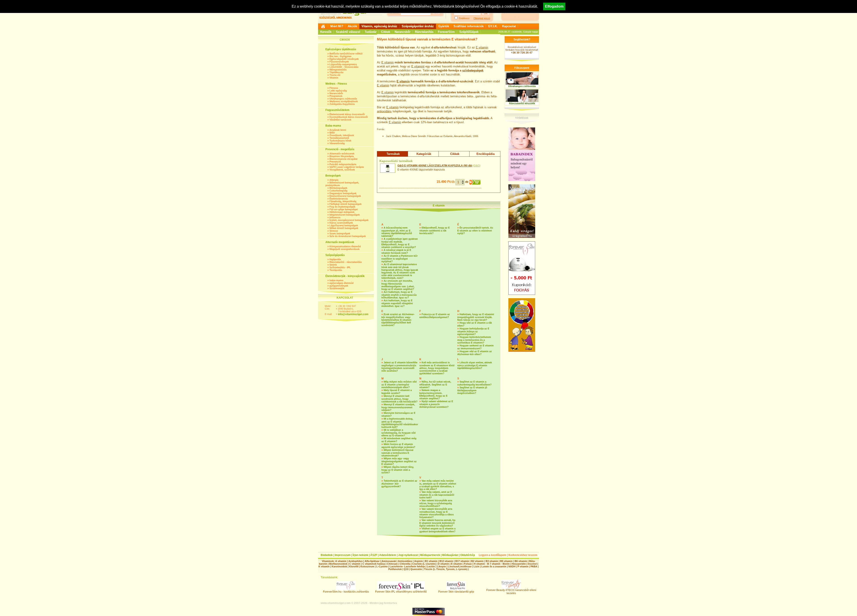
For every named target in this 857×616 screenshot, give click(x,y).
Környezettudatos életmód (345, 246)
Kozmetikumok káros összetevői (348, 117)
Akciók (352, 26)
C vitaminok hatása (373, 563)
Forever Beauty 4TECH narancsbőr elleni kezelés (511, 592)
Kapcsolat (509, 26)
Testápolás (335, 270)
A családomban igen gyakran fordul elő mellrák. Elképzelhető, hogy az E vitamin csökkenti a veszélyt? (399, 242)
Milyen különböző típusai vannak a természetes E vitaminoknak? (397, 453)
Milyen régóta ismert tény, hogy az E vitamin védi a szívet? (397, 470)
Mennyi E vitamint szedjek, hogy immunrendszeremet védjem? (398, 407)
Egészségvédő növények (344, 59)
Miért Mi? (336, 26)
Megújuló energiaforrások (344, 249)
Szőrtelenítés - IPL (340, 267)
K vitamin (324, 566)
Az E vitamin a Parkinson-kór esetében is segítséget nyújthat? (399, 258)
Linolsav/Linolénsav (460, 566)
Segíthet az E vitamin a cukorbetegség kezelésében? (474, 383)
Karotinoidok (339, 566)
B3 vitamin (492, 561)
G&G (477, 165)
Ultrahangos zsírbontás (343, 98)
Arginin (418, 561)
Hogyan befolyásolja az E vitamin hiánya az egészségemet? (473, 331)
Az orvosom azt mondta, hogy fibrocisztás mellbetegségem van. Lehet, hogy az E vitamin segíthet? (397, 284)
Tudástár (370, 31)
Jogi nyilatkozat (408, 555)
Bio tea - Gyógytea (340, 56)
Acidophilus (355, 561)
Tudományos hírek (340, 140)
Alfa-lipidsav (372, 561)
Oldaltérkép (467, 555)
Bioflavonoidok (338, 563)
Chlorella (405, 563)
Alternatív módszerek (341, 153)
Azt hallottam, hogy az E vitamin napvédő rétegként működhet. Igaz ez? (397, 303)
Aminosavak (388, 561)
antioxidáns (384, 111)
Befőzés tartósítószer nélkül (345, 53)
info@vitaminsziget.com (353, 314)
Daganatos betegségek (342, 193)
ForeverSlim (446, 31)
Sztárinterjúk (336, 288)
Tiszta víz (335, 75)
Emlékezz (464, 18)
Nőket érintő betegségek (343, 228)
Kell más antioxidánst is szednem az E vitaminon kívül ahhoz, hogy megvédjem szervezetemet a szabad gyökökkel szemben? (436, 368)
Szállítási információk (468, 26)
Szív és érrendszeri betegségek (347, 236)
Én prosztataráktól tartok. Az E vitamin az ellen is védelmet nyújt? (475, 230)
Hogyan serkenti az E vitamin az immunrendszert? (475, 347)
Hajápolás (335, 259)
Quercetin (416, 569)
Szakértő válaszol (348, 31)
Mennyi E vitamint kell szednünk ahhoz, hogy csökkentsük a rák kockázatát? (399, 399)
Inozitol (532, 563)
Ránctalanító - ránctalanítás (345, 262)
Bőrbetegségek (338, 188)
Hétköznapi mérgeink (341, 212)
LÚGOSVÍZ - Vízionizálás (343, 67)
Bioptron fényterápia (341, 156)
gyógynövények (338, 285)
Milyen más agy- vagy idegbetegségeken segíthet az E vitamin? (399, 461)
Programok (335, 96)
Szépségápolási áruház (418, 26)
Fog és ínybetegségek (342, 206)
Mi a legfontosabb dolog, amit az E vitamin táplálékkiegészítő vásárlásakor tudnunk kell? (399, 422)
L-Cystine (382, 566)
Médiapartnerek (430, 555)
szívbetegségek (472, 70)
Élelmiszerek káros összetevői (347, 114)
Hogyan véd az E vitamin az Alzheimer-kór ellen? (474, 353)
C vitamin (354, 563)
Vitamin (333, 77)
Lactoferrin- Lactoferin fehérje (407, 566)
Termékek (393, 154)
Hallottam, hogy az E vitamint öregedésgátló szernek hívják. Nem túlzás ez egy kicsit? (475, 317)
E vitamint (417, 66)
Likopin (441, 566)
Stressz (333, 230)
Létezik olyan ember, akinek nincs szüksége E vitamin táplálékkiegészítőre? (474, 365)
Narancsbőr (402, 31)
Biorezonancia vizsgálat (343, 159)
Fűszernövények (339, 61)
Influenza (334, 217)
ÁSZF (373, 555)
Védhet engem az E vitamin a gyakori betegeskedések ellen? (437, 530)
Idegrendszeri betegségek (344, 214)
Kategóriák (423, 154)
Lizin (476, 566)
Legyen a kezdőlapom (492, 555)
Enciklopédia (485, 154)
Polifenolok (395, 569)
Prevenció (335, 161)
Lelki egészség (338, 90)
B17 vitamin (462, 561)
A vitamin (340, 561)
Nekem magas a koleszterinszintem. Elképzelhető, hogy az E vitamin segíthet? (433, 394)
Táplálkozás (336, 72)
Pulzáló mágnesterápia (342, 164)
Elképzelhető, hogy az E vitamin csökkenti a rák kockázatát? (434, 230)
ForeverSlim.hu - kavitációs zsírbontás (346, 591)
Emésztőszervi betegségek (345, 196)
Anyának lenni (337, 130)
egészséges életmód (341, 283)
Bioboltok (327, 555)
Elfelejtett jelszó (482, 18)
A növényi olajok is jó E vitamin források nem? (396, 251)
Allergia (333, 180)
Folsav (468, 563)
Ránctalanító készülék (522, 103)
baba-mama (336, 280)
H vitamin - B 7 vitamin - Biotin (492, 563)
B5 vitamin (506, 561)
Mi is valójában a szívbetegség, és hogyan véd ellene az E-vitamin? (398, 433)
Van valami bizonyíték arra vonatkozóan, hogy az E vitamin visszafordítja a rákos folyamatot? (436, 513)
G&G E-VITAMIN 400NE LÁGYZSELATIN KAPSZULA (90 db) (434, 165)
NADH (512, 566)
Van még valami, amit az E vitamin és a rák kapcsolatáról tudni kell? (436, 495)
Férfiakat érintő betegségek (345, 204)
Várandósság (337, 143)
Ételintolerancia (338, 198)
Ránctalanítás (424, 31)
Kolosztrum (367, 566)
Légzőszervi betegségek (343, 225)
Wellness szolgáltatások (343, 101)
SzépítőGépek (468, 31)
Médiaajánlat (450, 555)
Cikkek (385, 31)
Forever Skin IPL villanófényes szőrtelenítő (401, 591)
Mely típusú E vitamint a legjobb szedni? (396, 391)
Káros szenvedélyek (341, 222)
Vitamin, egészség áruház (379, 26)
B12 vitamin (446, 561)
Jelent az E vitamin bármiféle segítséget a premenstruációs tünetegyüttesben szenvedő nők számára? (399, 366)
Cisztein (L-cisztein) (424, 563)
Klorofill (353, 566)
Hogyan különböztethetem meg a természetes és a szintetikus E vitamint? (474, 340)
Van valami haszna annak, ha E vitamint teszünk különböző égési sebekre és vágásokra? (437, 523)
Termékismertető (339, 138)
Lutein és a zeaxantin (493, 566)
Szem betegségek (339, 233)
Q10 (406, 569)
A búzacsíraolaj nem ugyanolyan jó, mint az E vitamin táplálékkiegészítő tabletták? (396, 231)
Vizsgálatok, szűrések (342, 169)
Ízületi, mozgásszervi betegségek (348, 220)
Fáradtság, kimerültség (342, 201)
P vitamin (523, 566)
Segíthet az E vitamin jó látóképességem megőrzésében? (472, 390)
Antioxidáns (405, 561)
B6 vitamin (521, 561)
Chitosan (392, 563)
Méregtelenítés (338, 69)
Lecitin (431, 566)
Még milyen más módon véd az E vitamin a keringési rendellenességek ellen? (399, 384)
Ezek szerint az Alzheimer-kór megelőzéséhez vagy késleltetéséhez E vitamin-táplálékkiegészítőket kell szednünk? (398, 320)
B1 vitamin (431, 561)
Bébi (332, 132)
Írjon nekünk (360, 555)
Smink (333, 264)
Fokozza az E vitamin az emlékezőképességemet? (434, 315)
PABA (534, 566)
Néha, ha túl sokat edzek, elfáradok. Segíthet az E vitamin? (435, 384)
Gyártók (443, 26)
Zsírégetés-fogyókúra (342, 104)
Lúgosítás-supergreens (343, 64)
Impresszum (343, 555)
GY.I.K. (493, 26)
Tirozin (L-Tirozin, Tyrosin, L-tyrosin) (446, 569)
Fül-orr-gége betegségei (343, 209)
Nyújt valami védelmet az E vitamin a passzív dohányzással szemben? (436, 404)
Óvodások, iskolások (341, 135)
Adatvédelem (387, 555)
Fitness (333, 88)
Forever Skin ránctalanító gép (456, 591)
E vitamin (482, 47)
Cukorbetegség (338, 190)
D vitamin (443, 563)
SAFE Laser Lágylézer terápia (346, 167)
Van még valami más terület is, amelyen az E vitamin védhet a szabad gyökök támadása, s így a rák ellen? (437, 484)
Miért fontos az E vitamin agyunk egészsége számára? (398, 445)
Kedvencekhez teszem (522, 555)
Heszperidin (519, 563)
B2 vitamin (477, 561)
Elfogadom (554, 6)
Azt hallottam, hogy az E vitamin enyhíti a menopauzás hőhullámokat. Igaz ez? (399, 295)
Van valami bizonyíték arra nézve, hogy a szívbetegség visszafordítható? (435, 503)
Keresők (325, 31)
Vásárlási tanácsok (340, 119)
